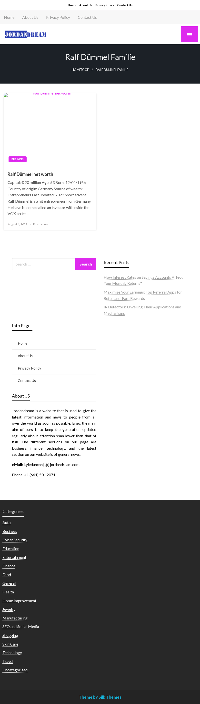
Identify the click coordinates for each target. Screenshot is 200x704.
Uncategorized (15, 669)
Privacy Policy (104, 5)
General (9, 583)
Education (10, 548)
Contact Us (124, 5)
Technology (12, 652)
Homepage (80, 70)
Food (6, 574)
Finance (8, 565)
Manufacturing (15, 618)
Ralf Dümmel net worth (30, 174)
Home (72, 5)
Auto (6, 522)
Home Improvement (19, 600)
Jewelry (8, 609)
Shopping (10, 635)
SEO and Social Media (20, 626)
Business (17, 159)
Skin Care (10, 644)
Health (8, 592)
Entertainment (14, 557)
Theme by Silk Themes (100, 697)
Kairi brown (40, 224)
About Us (85, 5)
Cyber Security (14, 539)
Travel (7, 661)
